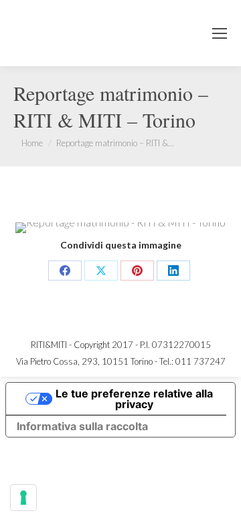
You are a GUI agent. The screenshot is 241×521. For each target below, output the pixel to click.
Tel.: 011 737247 (192, 361)
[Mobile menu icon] (220, 33)
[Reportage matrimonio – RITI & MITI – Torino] (120, 227)
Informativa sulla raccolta (82, 426)
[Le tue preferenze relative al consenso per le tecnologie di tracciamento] (23, 497)
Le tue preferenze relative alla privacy (134, 399)
